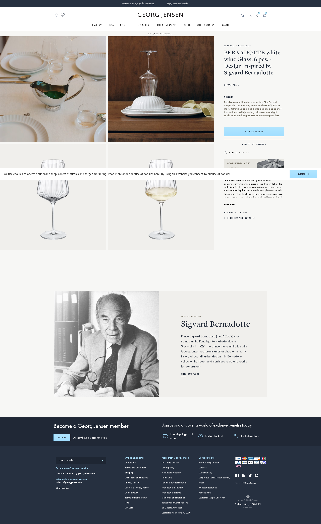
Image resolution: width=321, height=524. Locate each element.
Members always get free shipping (138, 3)
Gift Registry (168, 468)
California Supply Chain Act (212, 498)
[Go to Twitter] (250, 475)
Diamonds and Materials (173, 498)
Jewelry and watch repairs (175, 503)
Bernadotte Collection (237, 45)
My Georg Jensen (170, 463)
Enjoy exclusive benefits (177, 3)
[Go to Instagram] (243, 475)
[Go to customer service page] (63, 15)
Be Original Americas (172, 508)
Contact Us (130, 463)
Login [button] (104, 437)
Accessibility (205, 493)
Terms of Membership (136, 498)
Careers (203, 468)
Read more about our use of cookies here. (134, 174)
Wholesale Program (171, 473)
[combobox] (81, 460)
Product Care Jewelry (172, 488)
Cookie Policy (131, 493)
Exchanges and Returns (136, 478)
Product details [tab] (237, 212)
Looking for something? (242, 15)
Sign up (62, 437)
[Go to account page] (250, 15)
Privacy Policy (132, 483)
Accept (303, 174)
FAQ (127, 503)
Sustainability (205, 473)
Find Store (167, 478)
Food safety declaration (174, 483)
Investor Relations (208, 488)
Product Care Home (171, 493)
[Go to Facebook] (237, 475)
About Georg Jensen (209, 463)
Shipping (129, 473)
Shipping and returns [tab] (241, 218)
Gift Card (129, 508)
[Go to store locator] (56, 15)
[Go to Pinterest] (256, 475)
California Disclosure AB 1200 (176, 513)
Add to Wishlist (239, 152)
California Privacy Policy (137, 488)
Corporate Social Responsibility (214, 478)
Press (201, 483)
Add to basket (254, 131)
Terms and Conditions (135, 468)
